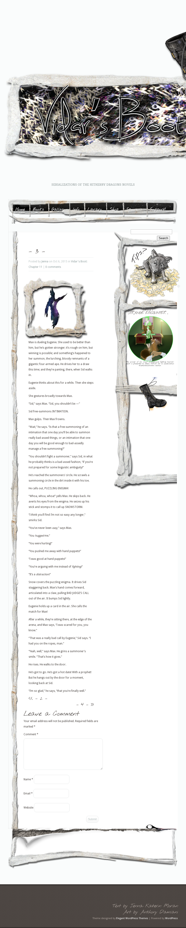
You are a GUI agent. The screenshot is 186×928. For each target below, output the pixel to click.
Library (94, 209)
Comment (31, 734)
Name (28, 779)
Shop (114, 209)
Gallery (58, 209)
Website (28, 807)
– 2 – (41, 698)
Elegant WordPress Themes (132, 918)
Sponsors (134, 209)
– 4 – (82, 704)
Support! (158, 209)
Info (76, 209)
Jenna (45, 261)
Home (20, 209)
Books (38, 209)
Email (28, 793)
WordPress (171, 918)
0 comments (53, 267)
